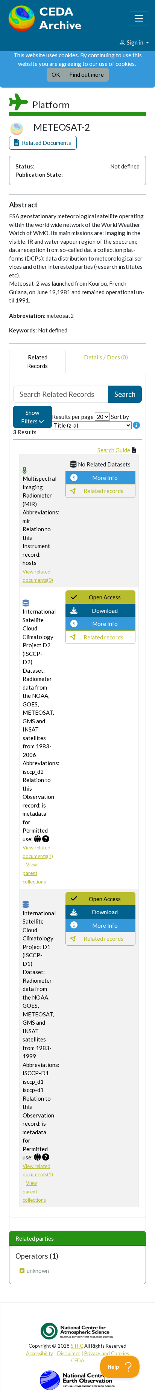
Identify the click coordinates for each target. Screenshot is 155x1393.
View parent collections (34, 872)
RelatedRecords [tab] (37, 361)
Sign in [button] (135, 42)
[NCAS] (77, 1330)
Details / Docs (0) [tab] (106, 357)
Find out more (86, 74)
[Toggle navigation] (139, 18)
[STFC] (77, 1379)
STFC (77, 1346)
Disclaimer (68, 1353)
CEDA (77, 1360)
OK (56, 74)
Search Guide (113, 450)
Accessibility (39, 1353)
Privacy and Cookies (106, 1353)
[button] (43, 143)
